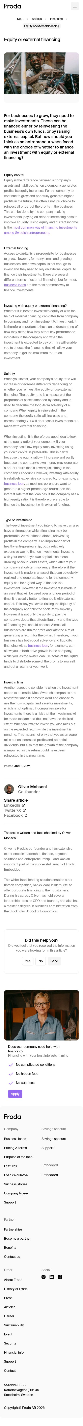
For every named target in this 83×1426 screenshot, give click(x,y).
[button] (15, 1175)
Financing (56, 18)
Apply (15, 1094)
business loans (15, 285)
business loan (14, 484)
